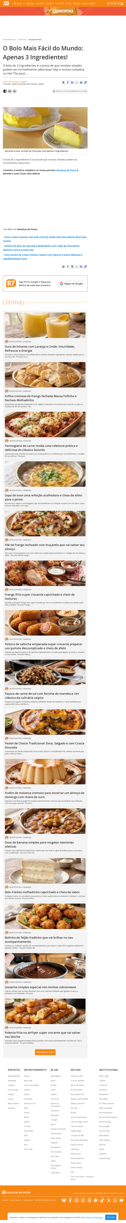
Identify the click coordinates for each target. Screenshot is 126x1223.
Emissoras (103, 1090)
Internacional (56, 1133)
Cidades (54, 1094)
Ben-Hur (74, 1108)
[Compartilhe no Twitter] (63, 82)
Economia (55, 1110)
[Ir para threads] (89, 1200)
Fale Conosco (16, 1200)
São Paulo (55, 1156)
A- (15, 91)
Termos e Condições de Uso (45, 1200)
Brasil (53, 1080)
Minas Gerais (56, 1138)
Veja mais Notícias (45, 1052)
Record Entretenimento (108, 1117)
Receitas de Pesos (35, 40)
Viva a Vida (28, 1149)
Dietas (26, 1094)
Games (27, 1112)
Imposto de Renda (58, 1129)
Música (27, 1122)
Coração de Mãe (77, 1135)
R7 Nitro (27, 1126)
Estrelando (28, 1099)
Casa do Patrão (77, 1126)
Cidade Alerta (76, 1131)
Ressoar (102, 1144)
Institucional (108, 1069)
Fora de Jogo (13, 1090)
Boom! (73, 1112)
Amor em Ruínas (77, 1085)
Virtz (25, 1144)
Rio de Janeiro (56, 1152)
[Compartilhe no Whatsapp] (76, 82)
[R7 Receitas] (63, 11)
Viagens (27, 1140)
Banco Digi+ (104, 1076)
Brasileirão (12, 1080)
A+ (9, 91)
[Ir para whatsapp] (115, 1200)
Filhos (26, 1108)
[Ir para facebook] (108, 3)
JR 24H (68, 3)
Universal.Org (104, 1158)
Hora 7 (53, 1124)
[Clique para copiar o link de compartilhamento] (85, 82)
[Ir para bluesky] (64, 1200)
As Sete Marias (77, 1090)
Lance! (10, 1099)
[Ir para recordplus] (96, 1200)
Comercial (103, 1085)
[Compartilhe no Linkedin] (72, 82)
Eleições (40, 3)
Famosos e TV (30, 1103)
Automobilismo (14, 1076)
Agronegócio (56, 1076)
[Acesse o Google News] (81, 82)
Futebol (11, 1094)
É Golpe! (54, 1120)
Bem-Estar (28, 1080)
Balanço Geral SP (78, 1103)
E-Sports (11, 1085)
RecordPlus (103, 1099)
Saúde (53, 1161)
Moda (26, 1117)
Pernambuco (56, 1147)
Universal (102, 1154)
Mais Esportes (13, 1103)
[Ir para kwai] (83, 1200)
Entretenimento (35, 1069)
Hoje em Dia (76, 1154)
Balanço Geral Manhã (79, 1099)
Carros (53, 1090)
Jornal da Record (77, 1158)
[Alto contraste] (5, 91)
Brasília (30, 3)
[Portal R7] (6, 3)
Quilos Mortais (76, 1167)
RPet (26, 1135)
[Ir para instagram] (115, 3)
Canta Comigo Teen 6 (79, 1122)
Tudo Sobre (55, 1172)
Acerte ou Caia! (77, 1076)
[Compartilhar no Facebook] (67, 82)
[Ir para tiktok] (102, 1200)
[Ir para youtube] (121, 1200)
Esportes (59, 3)
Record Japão (104, 1126)
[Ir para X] (111, 3)
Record (76, 3)
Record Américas (106, 1112)
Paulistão (11, 1108)
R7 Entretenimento (9, 40)
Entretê (50, 3)
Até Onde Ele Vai (77, 1094)
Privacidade (28, 1200)
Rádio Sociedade (105, 1108)
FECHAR (110, 1217)
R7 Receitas (22, 40)
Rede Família (104, 1140)
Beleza (26, 1076)
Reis (72, 1172)
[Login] (122, 3)
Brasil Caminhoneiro (79, 1117)
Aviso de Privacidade (95, 1217)
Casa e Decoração (31, 1085)
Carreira (102, 1080)
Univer (101, 1149)
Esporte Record (77, 1144)
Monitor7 (54, 1142)
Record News (88, 3)
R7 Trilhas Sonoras (106, 1103)
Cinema (27, 1090)
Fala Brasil (75, 1149)
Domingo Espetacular (79, 1140)
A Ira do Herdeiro (77, 1080)
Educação (54, 1115)
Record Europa (105, 1122)
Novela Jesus (76, 1163)
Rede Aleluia (104, 1135)
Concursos (55, 1099)
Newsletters (104, 1094)
